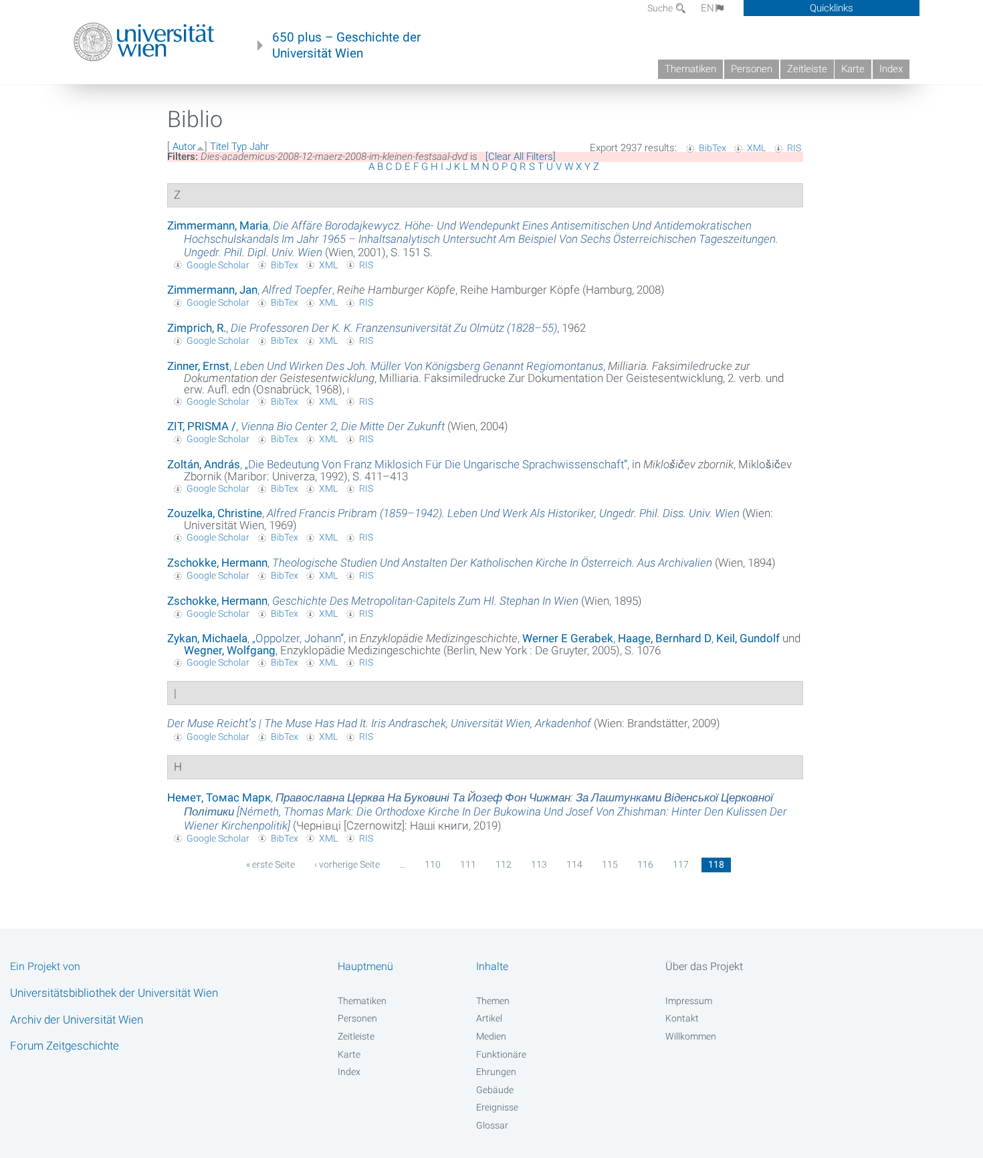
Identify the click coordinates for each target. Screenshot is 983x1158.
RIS (794, 147)
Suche (661, 8)
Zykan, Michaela (207, 638)
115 (610, 864)
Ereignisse (497, 1107)
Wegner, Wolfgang (230, 650)
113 (539, 864)
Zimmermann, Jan (212, 289)
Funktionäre (501, 1054)
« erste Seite (270, 864)
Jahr (259, 146)
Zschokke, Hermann (217, 562)
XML (756, 147)
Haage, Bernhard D (665, 638)
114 (574, 864)
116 (645, 864)
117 (681, 864)
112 (504, 864)
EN (707, 8)
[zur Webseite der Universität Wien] (144, 42)
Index (891, 69)
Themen (493, 1000)
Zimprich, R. (196, 327)
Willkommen (690, 1036)
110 (433, 864)
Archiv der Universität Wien (76, 1019)
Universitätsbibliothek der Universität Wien (114, 992)
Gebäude (495, 1089)
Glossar (492, 1125)
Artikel (489, 1018)
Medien (491, 1036)
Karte (853, 69)
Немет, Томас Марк (219, 797)
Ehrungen (496, 1071)
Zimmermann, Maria (217, 225)
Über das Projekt (704, 966)
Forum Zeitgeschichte (64, 1045)
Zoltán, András (203, 464)
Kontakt (682, 1018)
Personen (751, 69)
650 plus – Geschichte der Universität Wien (346, 45)
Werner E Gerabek (567, 638)
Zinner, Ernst (198, 366)
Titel (219, 146)
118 (716, 864)
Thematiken (690, 69)
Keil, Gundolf (748, 638)
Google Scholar (218, 265)
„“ (436, 464)
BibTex (712, 147)
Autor (184, 146)
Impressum (688, 1000)
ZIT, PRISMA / (201, 426)
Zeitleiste (807, 69)
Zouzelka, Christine (214, 513)
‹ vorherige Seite (347, 864)
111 (468, 864)
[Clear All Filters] (520, 157)
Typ (239, 146)
